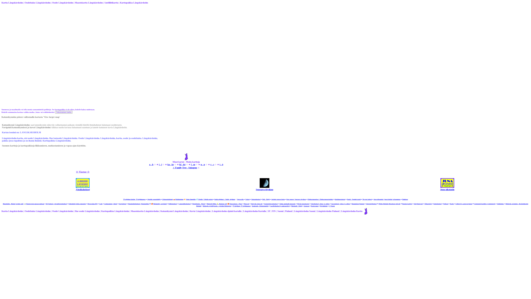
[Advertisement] (84, 28)
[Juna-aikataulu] (447, 187)
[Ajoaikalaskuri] (83, 187)
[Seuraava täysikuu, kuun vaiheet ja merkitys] (264, 187)
